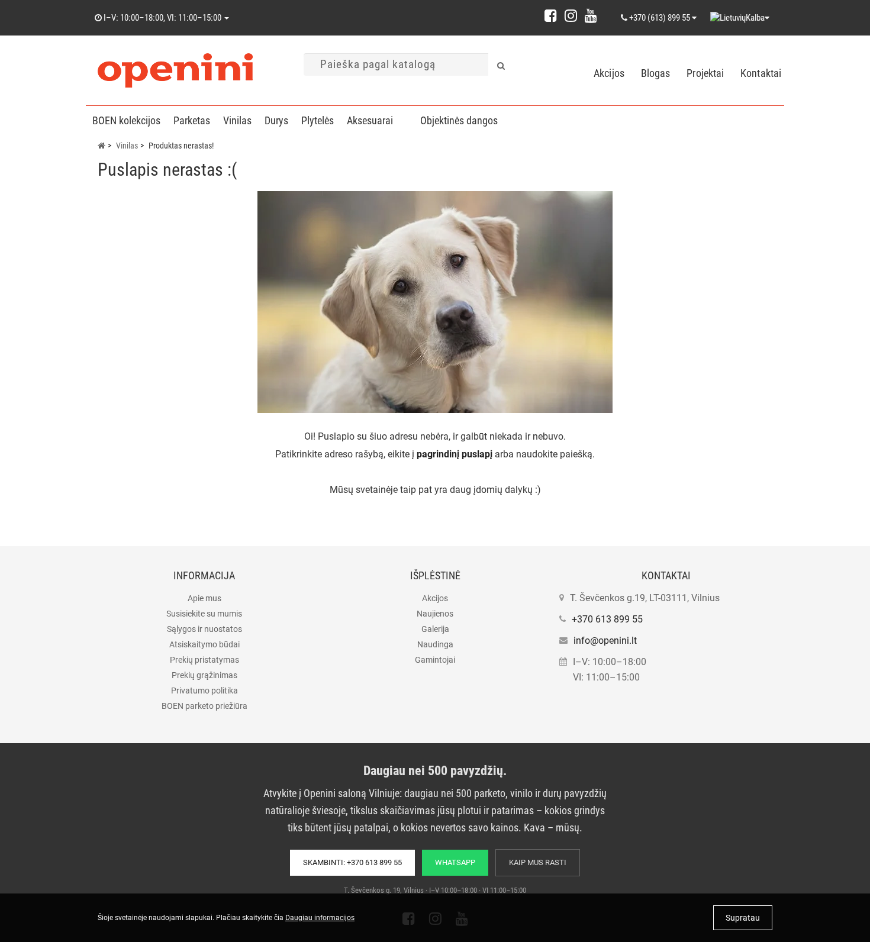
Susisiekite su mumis (204, 613)
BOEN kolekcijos (126, 120)
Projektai (705, 73)
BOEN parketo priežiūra (204, 706)
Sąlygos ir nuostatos (204, 629)
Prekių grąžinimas (204, 675)
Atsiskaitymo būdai (204, 644)
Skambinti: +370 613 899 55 (352, 862)
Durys (276, 120)
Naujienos (435, 613)
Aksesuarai (370, 120)
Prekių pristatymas (204, 659)
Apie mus (204, 598)
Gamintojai (435, 659)
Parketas (191, 120)
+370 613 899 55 (607, 619)
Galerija (435, 629)
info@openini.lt (605, 640)
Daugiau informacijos (320, 918)
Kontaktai (760, 73)
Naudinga (435, 644)
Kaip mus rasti (537, 862)
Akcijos (609, 73)
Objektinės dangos (459, 120)
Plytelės (317, 120)
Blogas (656, 73)
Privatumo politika (204, 690)
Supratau (743, 917)
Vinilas (237, 120)
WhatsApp (455, 862)
